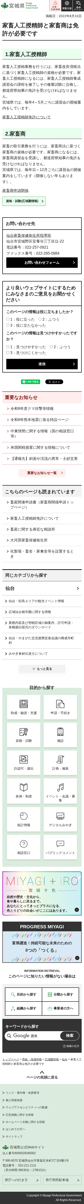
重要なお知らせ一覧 (42, 473)
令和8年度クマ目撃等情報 (32, 409)
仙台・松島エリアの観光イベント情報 (36, 601)
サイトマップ (14, 1136)
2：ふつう (51, 319)
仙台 (10, 588)
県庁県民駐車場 (57, 1180)
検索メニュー (78, 5)
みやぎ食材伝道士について (28, 653)
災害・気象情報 (55, 5)
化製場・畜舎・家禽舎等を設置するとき (42, 553)
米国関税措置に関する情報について (40, 447)
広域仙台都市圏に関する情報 (30, 612)
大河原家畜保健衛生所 (29, 540)
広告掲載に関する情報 (20, 1114)
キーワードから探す (22, 1026)
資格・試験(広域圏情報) (22, 201)
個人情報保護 (14, 1100)
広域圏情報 (52, 1059)
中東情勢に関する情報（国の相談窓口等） (42, 433)
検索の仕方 (72, 1046)
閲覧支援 (67, 5)
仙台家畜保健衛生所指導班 (28, 235)
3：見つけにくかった (28, 353)
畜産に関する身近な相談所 (32, 529)
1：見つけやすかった (28, 347)
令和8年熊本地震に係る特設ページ (39, 420)
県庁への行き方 (16, 1180)
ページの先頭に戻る (42, 1077)
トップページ (10, 1059)
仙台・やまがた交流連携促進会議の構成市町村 (41, 640)
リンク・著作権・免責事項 (22, 1092)
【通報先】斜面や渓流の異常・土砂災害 (44, 459)
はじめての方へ (15, 1129)
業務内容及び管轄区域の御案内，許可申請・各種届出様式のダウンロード (41, 625)
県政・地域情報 (32, 1059)
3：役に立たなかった (28, 325)
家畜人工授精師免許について (26, 117)
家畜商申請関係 (15, 191)
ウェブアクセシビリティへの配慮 (27, 1107)
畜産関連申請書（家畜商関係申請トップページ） (42, 504)
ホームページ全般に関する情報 (25, 1122)
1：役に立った (22, 319)
